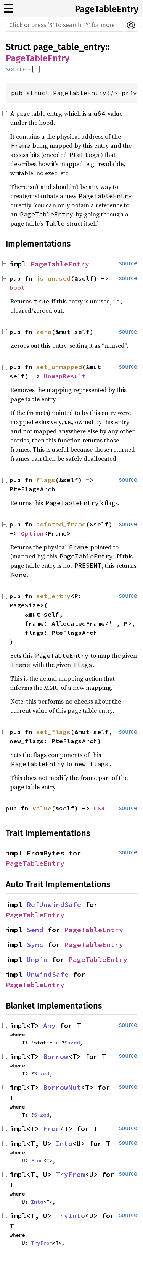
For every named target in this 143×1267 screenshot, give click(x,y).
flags (45, 480)
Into (64, 1143)
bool (17, 287)
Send (35, 929)
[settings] (131, 25)
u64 (99, 808)
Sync (35, 944)
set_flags (53, 732)
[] (36, 69)
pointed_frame (61, 524)
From (51, 1128)
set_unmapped (59, 367)
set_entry (53, 596)
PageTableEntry (106, 9)
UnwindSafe (48, 974)
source (16, 69)
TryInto (70, 1215)
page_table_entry (69, 47)
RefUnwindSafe (54, 904)
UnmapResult (65, 376)
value (41, 808)
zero (43, 332)
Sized (72, 1042)
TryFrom (70, 1174)
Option (32, 533)
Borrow (55, 1056)
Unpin (37, 959)
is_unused (53, 278)
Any (49, 1025)
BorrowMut (62, 1087)
